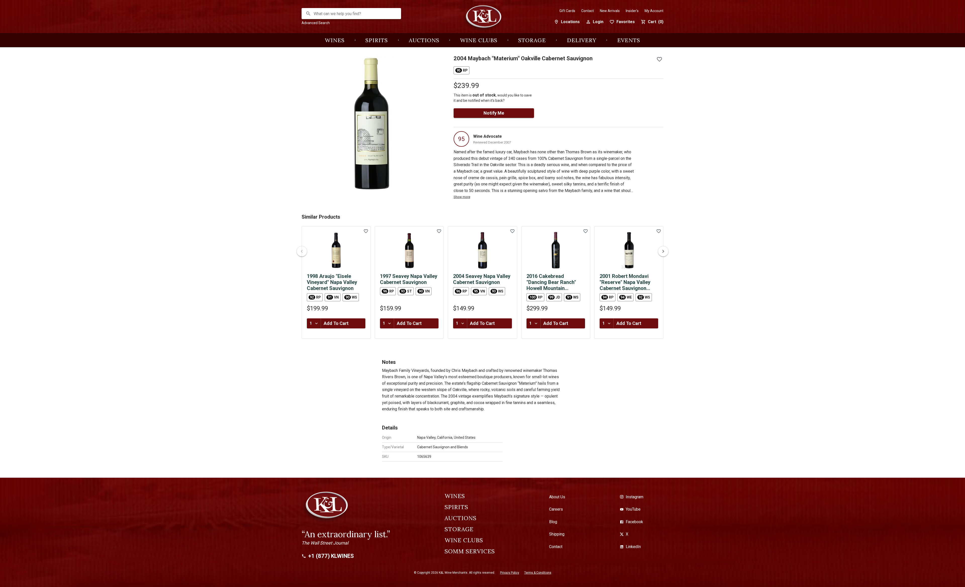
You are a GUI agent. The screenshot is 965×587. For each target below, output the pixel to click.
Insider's (632, 11)
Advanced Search (316, 23)
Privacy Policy (509, 572)
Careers (556, 509)
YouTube (633, 509)
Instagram (634, 497)
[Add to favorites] (659, 59)
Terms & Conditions (537, 572)
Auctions (424, 40)
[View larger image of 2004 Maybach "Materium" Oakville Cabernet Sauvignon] (372, 123)
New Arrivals (610, 11)
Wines (335, 40)
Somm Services (470, 551)
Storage (532, 40)
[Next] (663, 251)
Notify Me (494, 113)
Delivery (581, 40)
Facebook (634, 521)
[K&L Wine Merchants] (482, 19)
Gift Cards (567, 11)
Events (628, 40)
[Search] (308, 13)
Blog (553, 521)
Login (598, 21)
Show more (462, 197)
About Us (557, 497)
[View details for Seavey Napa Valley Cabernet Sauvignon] (409, 250)
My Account (654, 11)
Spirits (376, 40)
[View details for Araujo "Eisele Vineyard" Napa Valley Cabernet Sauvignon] (336, 250)
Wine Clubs (478, 40)
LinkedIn (633, 546)
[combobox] (351, 13)
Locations (570, 21)
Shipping (556, 534)
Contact (587, 11)
